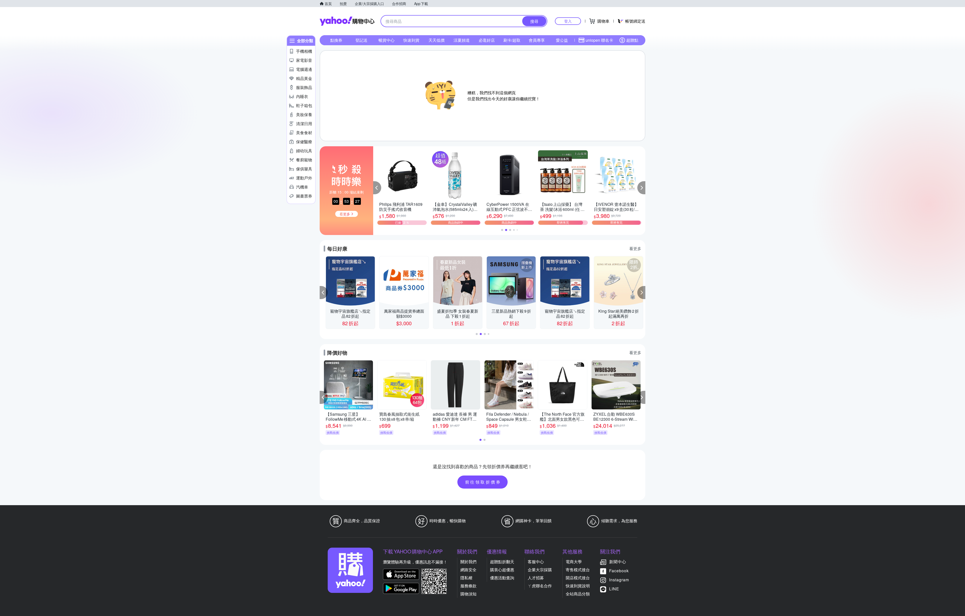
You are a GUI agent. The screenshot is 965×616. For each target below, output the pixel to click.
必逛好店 (487, 40)
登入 (568, 21)
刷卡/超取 (511, 40)
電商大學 (574, 561)
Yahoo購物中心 (347, 21)
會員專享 (537, 40)
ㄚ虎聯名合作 (540, 586)
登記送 (361, 40)
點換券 (336, 40)
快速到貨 (411, 40)
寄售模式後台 (578, 570)
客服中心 (536, 561)
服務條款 (468, 586)
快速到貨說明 (578, 586)
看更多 (635, 248)
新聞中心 (617, 561)
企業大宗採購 (540, 570)
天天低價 (436, 40)
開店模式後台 (578, 578)
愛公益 (562, 40)
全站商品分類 (578, 594)
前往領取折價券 (483, 482)
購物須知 (468, 594)
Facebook (619, 571)
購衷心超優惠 (502, 570)
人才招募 (536, 578)
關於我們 (468, 561)
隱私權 (466, 578)
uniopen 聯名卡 (599, 40)
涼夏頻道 (462, 40)
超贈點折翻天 (502, 561)
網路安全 (468, 570)
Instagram (619, 580)
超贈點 (632, 40)
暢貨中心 (386, 40)
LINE (614, 589)
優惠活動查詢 (502, 578)
